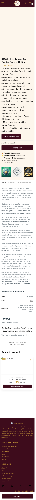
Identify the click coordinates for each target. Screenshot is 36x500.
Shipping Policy (6, 478)
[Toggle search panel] (26, 3)
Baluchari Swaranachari (9, 446)
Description (11, 182)
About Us (4, 468)
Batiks (3, 454)
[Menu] (5, 3)
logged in (14, 335)
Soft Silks (4, 459)
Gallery (4, 182)
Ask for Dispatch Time (11, 136)
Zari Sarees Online (19, 344)
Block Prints (5, 457)
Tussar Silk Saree (20, 342)
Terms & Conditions (8, 473)
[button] (30, 3)
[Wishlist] (30, 360)
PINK (31, 301)
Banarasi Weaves (7, 449)
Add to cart (17, 148)
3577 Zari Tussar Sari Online (17, 379)
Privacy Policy (6, 481)
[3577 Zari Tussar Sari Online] (7, 366)
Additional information (24, 182)
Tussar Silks (5, 451)
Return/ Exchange (7, 476)
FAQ (3, 470)
